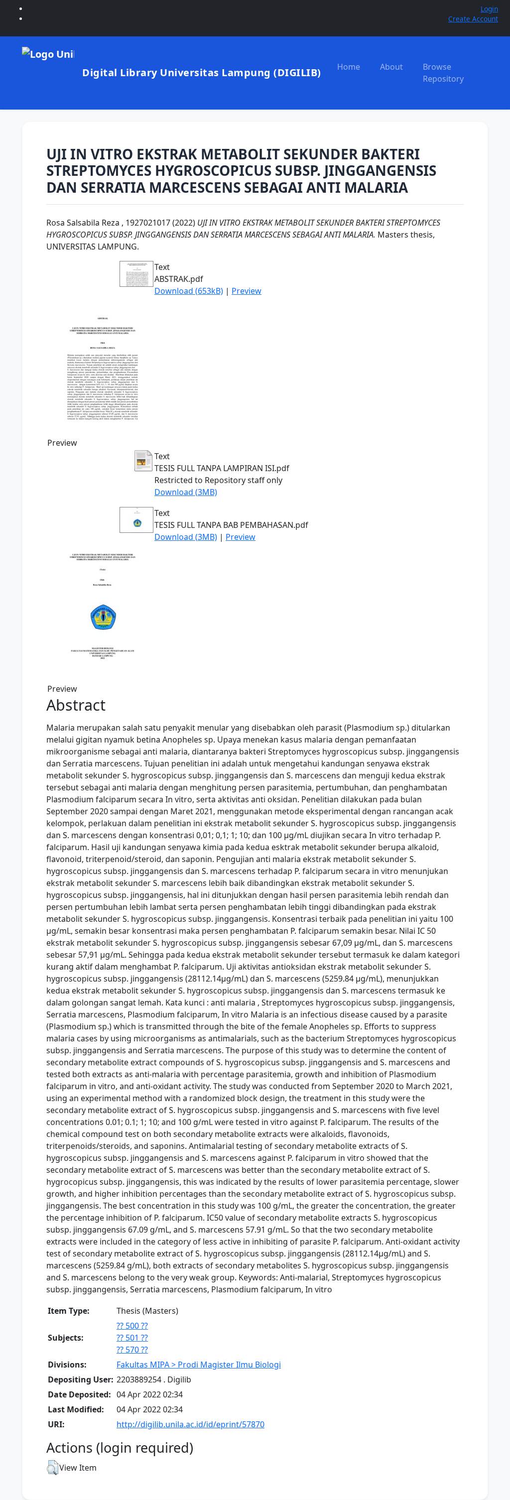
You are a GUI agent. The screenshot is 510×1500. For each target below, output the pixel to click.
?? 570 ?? (132, 1349)
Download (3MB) (185, 492)
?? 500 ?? (132, 1325)
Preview (246, 290)
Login (489, 8)
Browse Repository (443, 72)
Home (348, 66)
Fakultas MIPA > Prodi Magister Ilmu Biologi (199, 1364)
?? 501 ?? (132, 1337)
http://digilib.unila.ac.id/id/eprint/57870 (190, 1424)
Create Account (473, 18)
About (391, 66)
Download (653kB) (188, 290)
